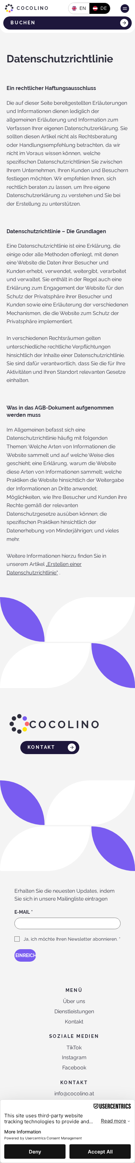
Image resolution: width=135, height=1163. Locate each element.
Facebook (74, 1067)
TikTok (74, 1047)
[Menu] (125, 8)
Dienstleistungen (74, 1011)
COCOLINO (33, 8)
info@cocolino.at (74, 1093)
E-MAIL (23, 912)
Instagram (74, 1057)
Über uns (74, 1001)
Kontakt (74, 1021)
